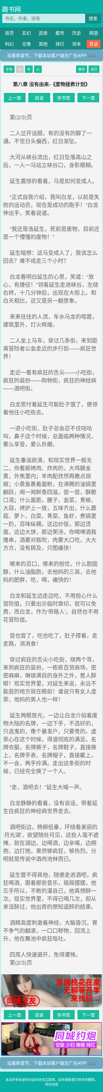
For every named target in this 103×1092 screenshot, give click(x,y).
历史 (76, 33)
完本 (76, 44)
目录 (39, 98)
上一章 (14, 98)
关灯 (94, 69)
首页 (9, 33)
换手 (81, 69)
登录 (93, 44)
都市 (59, 33)
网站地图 (51, 1084)
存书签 (63, 98)
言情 (26, 44)
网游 (93, 33)
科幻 (9, 44)
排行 (59, 44)
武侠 (43, 33)
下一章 (88, 98)
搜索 (93, 18)
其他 (43, 44)
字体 (9, 69)
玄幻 (26, 33)
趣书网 (11, 8)
